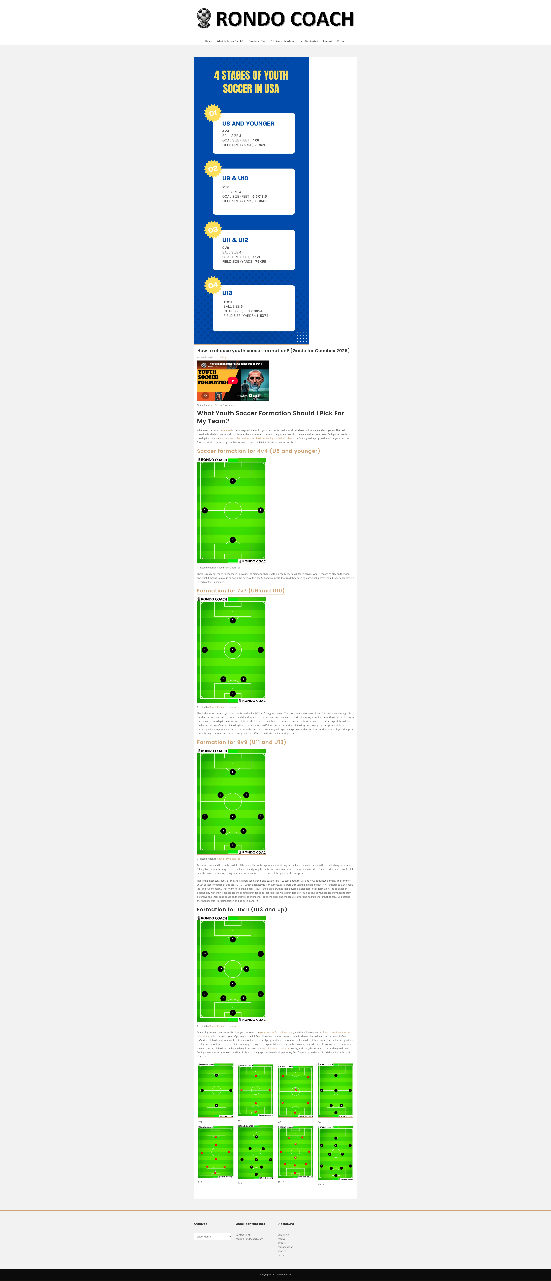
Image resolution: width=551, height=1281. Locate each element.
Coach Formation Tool (229, 858)
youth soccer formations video (276, 1032)
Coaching (222, 357)
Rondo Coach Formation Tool (225, 707)
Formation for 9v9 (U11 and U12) (242, 742)
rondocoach (205, 357)
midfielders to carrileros (276, 1048)
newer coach (226, 430)
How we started (308, 40)
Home (208, 40)
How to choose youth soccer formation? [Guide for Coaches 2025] (273, 351)
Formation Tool (257, 40)
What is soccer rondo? (230, 40)
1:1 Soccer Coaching (282, 40)
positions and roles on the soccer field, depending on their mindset (255, 438)
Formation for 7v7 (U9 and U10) (241, 590)
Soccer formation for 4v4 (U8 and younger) (259, 451)
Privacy (341, 40)
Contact (327, 40)
